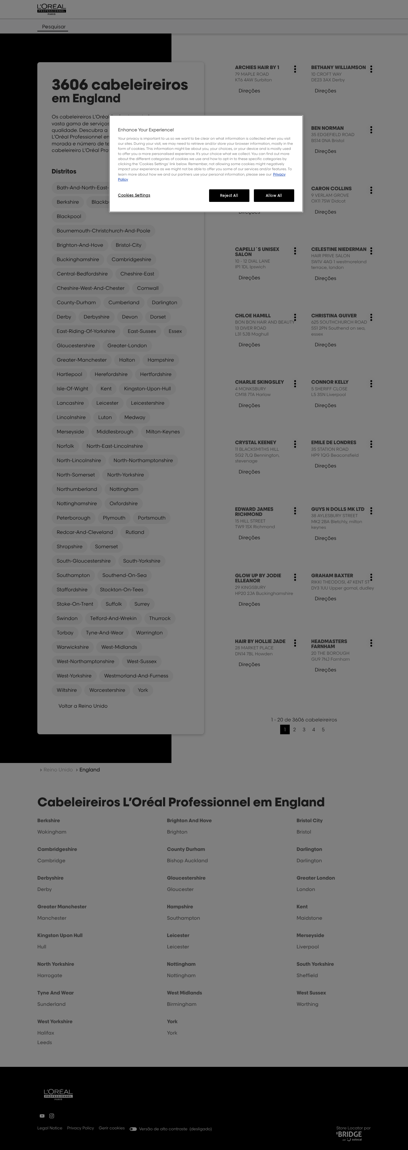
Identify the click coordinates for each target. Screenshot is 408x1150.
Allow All (274, 195)
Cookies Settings (134, 195)
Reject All (229, 195)
